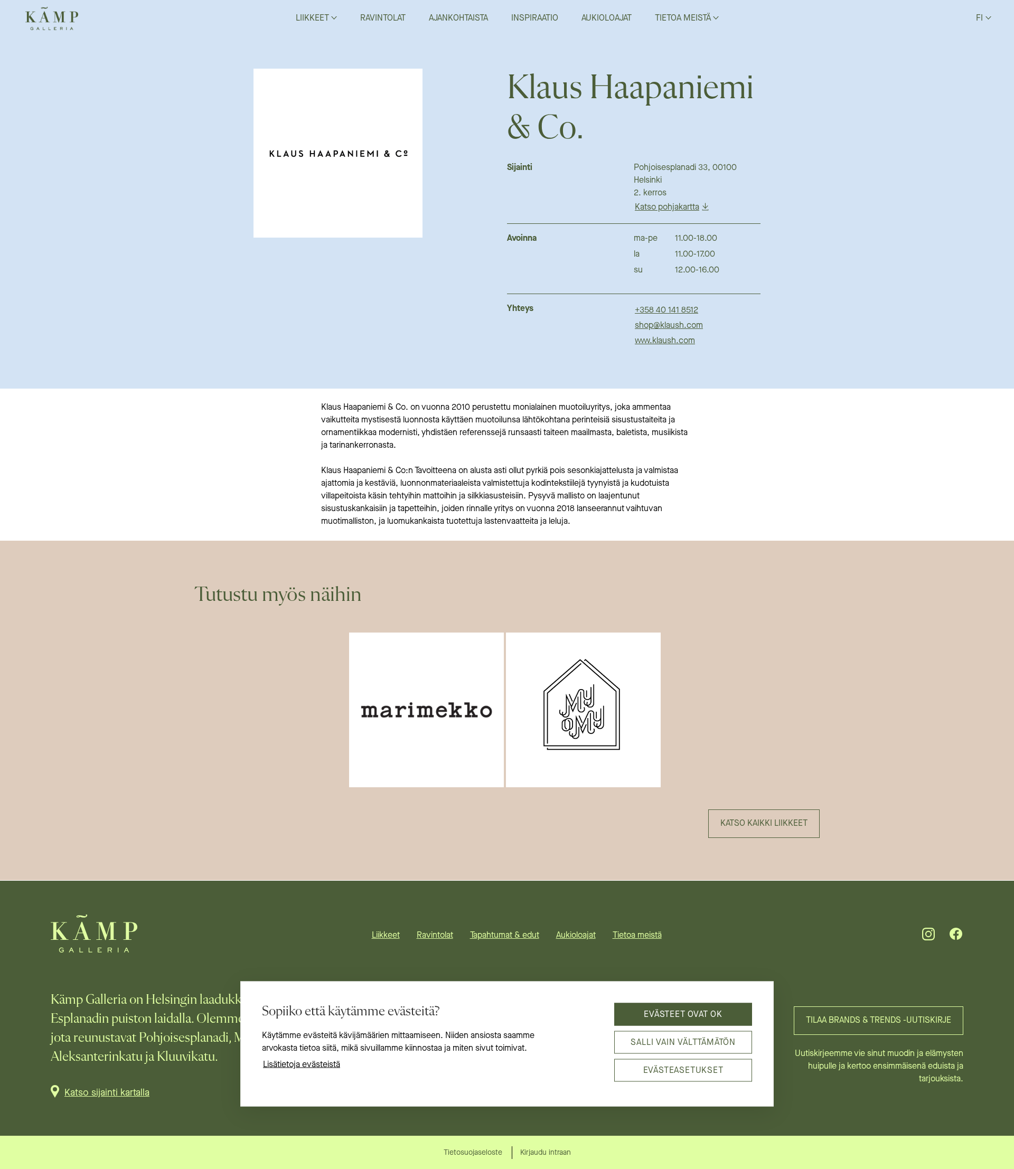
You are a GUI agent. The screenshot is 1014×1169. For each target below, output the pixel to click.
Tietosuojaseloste (473, 1152)
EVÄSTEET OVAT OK (683, 1014)
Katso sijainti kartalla (106, 1093)
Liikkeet (386, 935)
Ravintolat (435, 935)
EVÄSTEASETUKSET (683, 1070)
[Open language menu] (988, 17)
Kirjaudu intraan (545, 1152)
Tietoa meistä (637, 935)
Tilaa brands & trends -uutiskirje (878, 1020)
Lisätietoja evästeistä (301, 1065)
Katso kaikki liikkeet (764, 823)
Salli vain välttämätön (683, 1042)
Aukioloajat (576, 935)
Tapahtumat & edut (504, 935)
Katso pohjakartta (667, 207)
